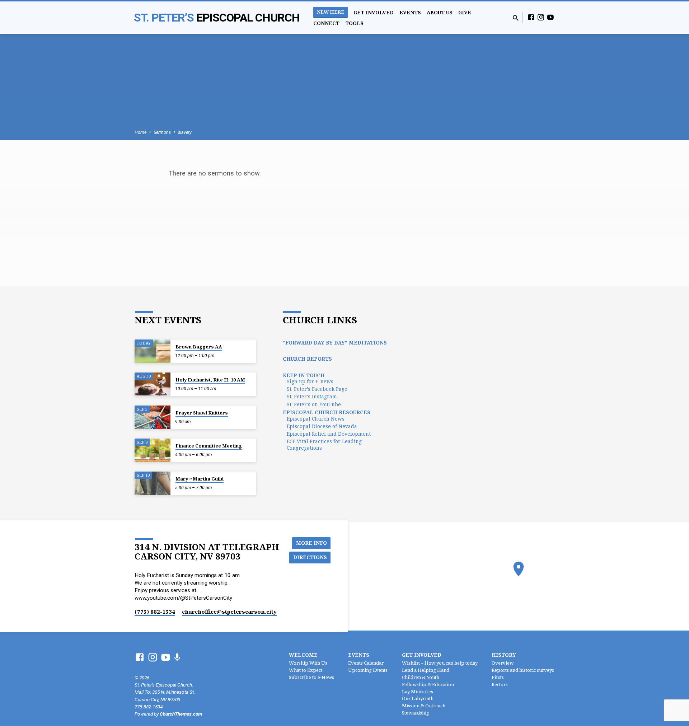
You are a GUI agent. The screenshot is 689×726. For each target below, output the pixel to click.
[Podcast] (177, 658)
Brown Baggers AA (198, 346)
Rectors (500, 684)
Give (464, 12)
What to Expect (305, 670)
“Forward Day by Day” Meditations (335, 342)
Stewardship (416, 712)
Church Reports (307, 358)
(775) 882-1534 (155, 611)
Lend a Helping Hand (425, 670)
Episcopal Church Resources (326, 412)
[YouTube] (550, 17)
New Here (330, 12)
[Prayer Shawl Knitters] (152, 418)
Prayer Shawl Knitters (201, 412)
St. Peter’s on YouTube (314, 404)
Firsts (498, 677)
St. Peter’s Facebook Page (317, 388)
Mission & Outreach (423, 705)
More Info (311, 542)
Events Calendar (366, 663)
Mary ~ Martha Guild (199, 479)
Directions (310, 557)
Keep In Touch (304, 375)
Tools (354, 23)
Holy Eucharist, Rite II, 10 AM (210, 379)
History (504, 654)
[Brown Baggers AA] (152, 351)
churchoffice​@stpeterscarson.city (229, 611)
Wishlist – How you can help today (440, 663)
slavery (185, 132)
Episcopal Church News (315, 418)
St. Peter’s (217, 17)
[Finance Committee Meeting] (152, 451)
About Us (440, 12)
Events (410, 12)
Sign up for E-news (310, 381)
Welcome (303, 654)
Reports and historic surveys (523, 670)
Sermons (162, 132)
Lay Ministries (417, 691)
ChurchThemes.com (181, 714)
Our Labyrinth (417, 698)
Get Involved (373, 12)
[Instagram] (541, 17)
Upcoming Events (368, 670)
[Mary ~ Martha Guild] (152, 484)
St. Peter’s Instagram (312, 396)
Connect (326, 23)
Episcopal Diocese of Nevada (322, 426)
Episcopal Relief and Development (329, 433)
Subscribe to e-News (311, 677)
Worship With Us (308, 663)
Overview (503, 663)
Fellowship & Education (428, 684)
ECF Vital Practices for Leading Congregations (324, 444)
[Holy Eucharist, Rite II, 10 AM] (152, 385)
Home (140, 132)
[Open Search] (516, 18)
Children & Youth (420, 677)
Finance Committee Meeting (208, 445)
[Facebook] (531, 17)
